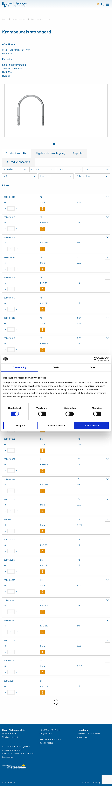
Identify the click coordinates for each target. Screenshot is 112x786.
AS (5, 176)
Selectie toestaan (56, 425)
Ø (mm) (35, 169)
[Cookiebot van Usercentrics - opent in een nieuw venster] (96, 359)
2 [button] (58, 144)
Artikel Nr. (9, 169)
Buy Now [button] (42, 209)
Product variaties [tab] (17, 153)
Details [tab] (56, 367)
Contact (86, 782)
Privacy (96, 782)
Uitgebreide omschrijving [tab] (50, 153)
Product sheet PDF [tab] (19, 162)
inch (60, 169)
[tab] (54, 144)
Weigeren (20, 425)
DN (87, 169)
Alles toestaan (91, 425)
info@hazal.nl (46, 733)
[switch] (42, 414)
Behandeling (83, 176)
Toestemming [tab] (19, 367)
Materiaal (45, 176)
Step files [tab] (78, 153)
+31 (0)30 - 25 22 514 (50, 730)
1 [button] (54, 144)
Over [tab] (92, 367)
